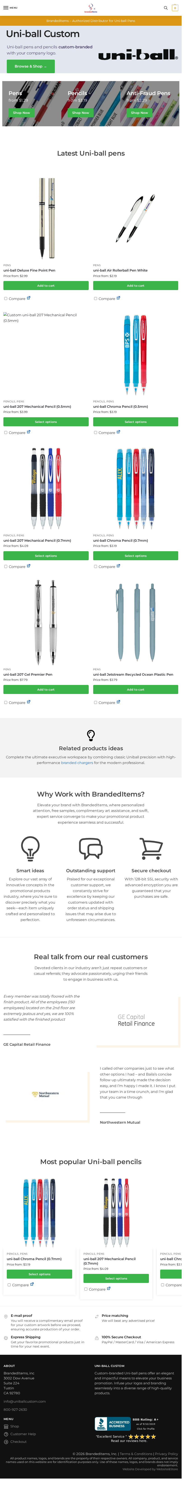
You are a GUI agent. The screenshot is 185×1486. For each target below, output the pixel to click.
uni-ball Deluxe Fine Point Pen (29, 270)
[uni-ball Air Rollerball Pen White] (135, 218)
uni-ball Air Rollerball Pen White (120, 270)
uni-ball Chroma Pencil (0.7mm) (120, 540)
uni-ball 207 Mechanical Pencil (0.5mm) (37, 406)
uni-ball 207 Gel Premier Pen (27, 674)
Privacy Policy (166, 1454)
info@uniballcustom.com (25, 1401)
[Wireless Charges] (90, 103)
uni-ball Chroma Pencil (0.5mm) (120, 406)
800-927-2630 (15, 1410)
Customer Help (23, 1434)
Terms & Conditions (136, 1454)
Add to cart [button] (46, 285)
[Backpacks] (31, 103)
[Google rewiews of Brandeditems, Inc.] (136, 1438)
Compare (16, 299)
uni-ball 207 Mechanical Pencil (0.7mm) (37, 540)
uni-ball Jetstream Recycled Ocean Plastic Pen (133, 674)
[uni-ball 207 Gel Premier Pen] (46, 622)
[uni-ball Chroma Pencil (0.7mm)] (135, 488)
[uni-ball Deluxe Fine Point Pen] (46, 218)
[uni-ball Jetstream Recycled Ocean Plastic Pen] (135, 622)
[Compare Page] (28, 299)
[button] (174, 8)
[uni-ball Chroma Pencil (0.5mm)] (135, 355)
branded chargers (77, 763)
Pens (7, 265)
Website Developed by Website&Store (150, 1469)
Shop (14, 1426)
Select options (46, 422)
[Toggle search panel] (166, 8)
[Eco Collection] (149, 103)
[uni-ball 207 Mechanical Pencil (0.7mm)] (46, 488)
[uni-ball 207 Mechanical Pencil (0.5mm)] (46, 355)
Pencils (9, 401)
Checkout (18, 1442)
